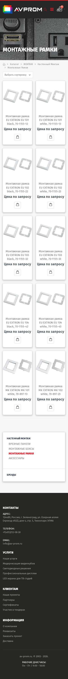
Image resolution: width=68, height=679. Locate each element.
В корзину (17, 137)
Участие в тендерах (14, 609)
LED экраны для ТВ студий (17, 578)
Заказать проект (12, 636)
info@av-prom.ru (12, 543)
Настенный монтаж (48, 64)
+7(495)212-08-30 (12, 532)
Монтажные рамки (21, 453)
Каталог (14, 64)
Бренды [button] (11, 474)
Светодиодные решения (17, 568)
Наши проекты (11, 594)
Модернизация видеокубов (19, 563)
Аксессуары (16, 458)
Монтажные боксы (21, 448)
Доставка (8, 641)
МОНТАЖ (28, 64)
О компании (10, 626)
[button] (45, 9)
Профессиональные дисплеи (20, 573)
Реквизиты (9, 631)
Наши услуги (10, 558)
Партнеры (9, 599)
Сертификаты (11, 604)
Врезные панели (20, 444)
